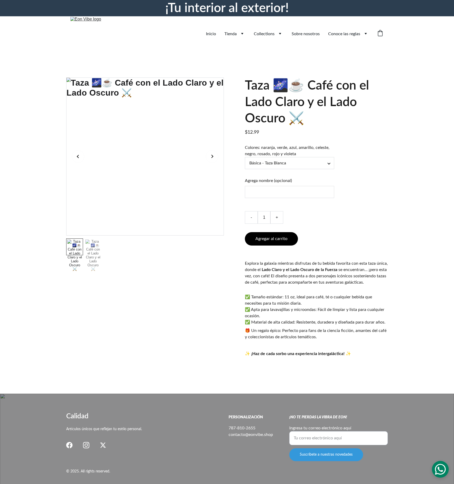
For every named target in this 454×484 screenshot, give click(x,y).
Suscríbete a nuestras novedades (326, 454)
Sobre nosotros (306, 34)
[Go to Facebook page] (69, 445)
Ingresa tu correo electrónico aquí (320, 428)
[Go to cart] (380, 34)
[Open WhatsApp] (440, 469)
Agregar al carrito (271, 239)
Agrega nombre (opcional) (268, 181)
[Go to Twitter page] (103, 445)
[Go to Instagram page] (86, 445)
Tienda (230, 34)
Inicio (211, 34)
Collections (264, 34)
